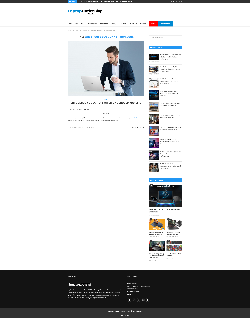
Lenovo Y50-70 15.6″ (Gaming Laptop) (173, 233)
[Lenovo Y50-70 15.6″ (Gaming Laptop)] (174, 224)
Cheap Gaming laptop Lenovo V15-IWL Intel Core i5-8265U (156, 255)
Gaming (113, 24)
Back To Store (165, 24)
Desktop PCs (92, 24)
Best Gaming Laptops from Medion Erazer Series (164, 210)
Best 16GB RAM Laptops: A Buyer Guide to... (100, 1)
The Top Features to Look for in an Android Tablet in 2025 (170, 128)
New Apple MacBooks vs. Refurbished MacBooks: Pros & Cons (170, 141)
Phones (123, 24)
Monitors (133, 24)
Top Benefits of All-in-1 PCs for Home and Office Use (170, 116)
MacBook (137, 118)
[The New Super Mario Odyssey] (174, 246)
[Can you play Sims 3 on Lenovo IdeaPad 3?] (157, 224)
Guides (106, 99)
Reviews (143, 24)
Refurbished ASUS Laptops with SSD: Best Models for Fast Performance (170, 57)
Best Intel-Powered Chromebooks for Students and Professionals (170, 166)
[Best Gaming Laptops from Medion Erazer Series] (165, 196)
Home (70, 24)
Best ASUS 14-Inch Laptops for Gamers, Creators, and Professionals (170, 154)
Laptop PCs (79, 24)
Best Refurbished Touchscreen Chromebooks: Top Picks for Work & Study (170, 81)
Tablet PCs (104, 24)
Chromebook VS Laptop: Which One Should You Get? (106, 102)
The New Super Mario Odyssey (174, 255)
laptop (91, 118)
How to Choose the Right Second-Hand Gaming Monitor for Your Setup (170, 69)
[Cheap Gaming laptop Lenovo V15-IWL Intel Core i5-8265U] (157, 246)
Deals (153, 24)
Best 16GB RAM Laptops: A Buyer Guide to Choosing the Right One (169, 93)
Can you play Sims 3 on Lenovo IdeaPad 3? (156, 233)
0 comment (90, 127)
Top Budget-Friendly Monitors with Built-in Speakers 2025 (170, 104)
